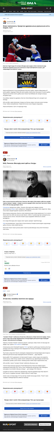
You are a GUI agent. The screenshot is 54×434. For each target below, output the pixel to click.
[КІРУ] (50, 8)
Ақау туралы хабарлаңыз (31, 424)
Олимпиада (40, 11)
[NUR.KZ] (27, 8)
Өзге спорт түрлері (32, 11)
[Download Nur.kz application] (27, 3)
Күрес (25, 11)
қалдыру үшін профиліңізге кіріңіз (33, 132)
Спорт (4, 11)
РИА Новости (18, 344)
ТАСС (25, 347)
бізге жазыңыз (18, 111)
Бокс (18, 11)
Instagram (45, 144)
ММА (14, 11)
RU (47, 8)
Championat (6, 207)
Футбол (10, 11)
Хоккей (21, 11)
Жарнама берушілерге (45, 424)
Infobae (13, 209)
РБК (4, 223)
